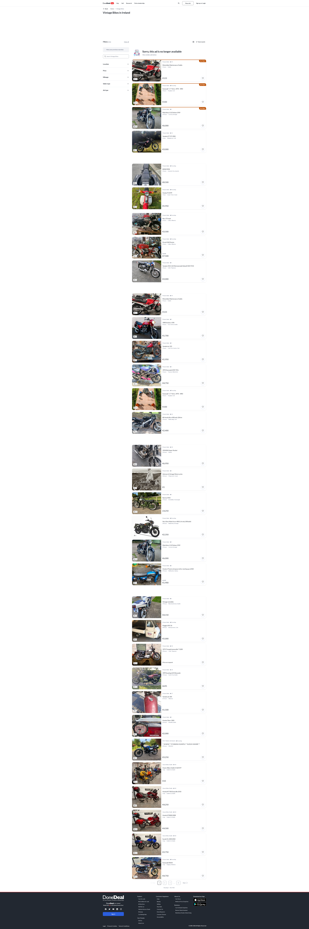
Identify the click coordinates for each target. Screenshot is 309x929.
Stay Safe (159, 906)
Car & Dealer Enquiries (181, 907)
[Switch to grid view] (193, 41)
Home (112, 9)
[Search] (105, 56)
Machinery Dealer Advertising (183, 913)
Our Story (178, 899)
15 (178, 883)
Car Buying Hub (142, 914)
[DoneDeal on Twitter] (109, 909)
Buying (158, 901)
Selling (158, 904)
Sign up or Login (201, 3)
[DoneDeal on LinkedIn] (117, 909)
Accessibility (160, 917)
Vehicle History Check (144, 909)
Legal (104, 926)
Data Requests (161, 912)
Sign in (113, 914)
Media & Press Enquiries (181, 901)
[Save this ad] (203, 78)
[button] (139, 3)
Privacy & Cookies (112, 926)
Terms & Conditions (124, 926)
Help (158, 899)
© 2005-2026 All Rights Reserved (197, 925)
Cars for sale (141, 899)
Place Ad (187, 3)
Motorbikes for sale (143, 901)
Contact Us (160, 909)
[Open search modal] (178, 3)
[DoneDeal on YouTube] (113, 909)
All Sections (141, 904)
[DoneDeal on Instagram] (121, 909)
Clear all (126, 42)
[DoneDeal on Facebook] (106, 909)
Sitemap (140, 912)
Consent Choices (161, 914)
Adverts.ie (141, 923)
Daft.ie (140, 920)
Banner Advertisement (181, 910)
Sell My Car (141, 906)
